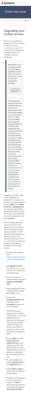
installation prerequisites (13, 48)
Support (10, 181)
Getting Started (18, 20)
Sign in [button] (26, 3)
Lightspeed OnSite (8, 20)
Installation (26, 20)
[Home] (8, 2)
